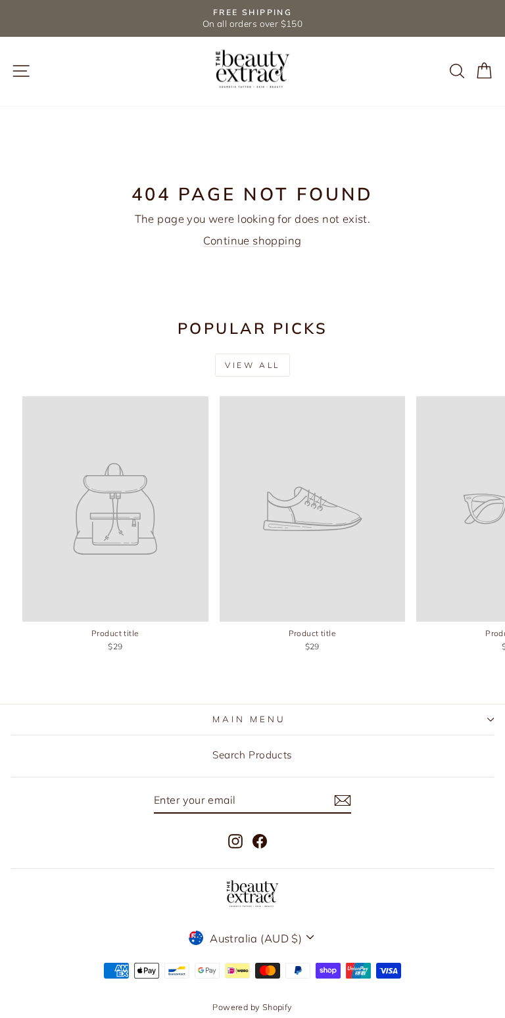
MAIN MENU (249, 719)
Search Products (252, 755)
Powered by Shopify (252, 1007)
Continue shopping (252, 240)
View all (252, 365)
